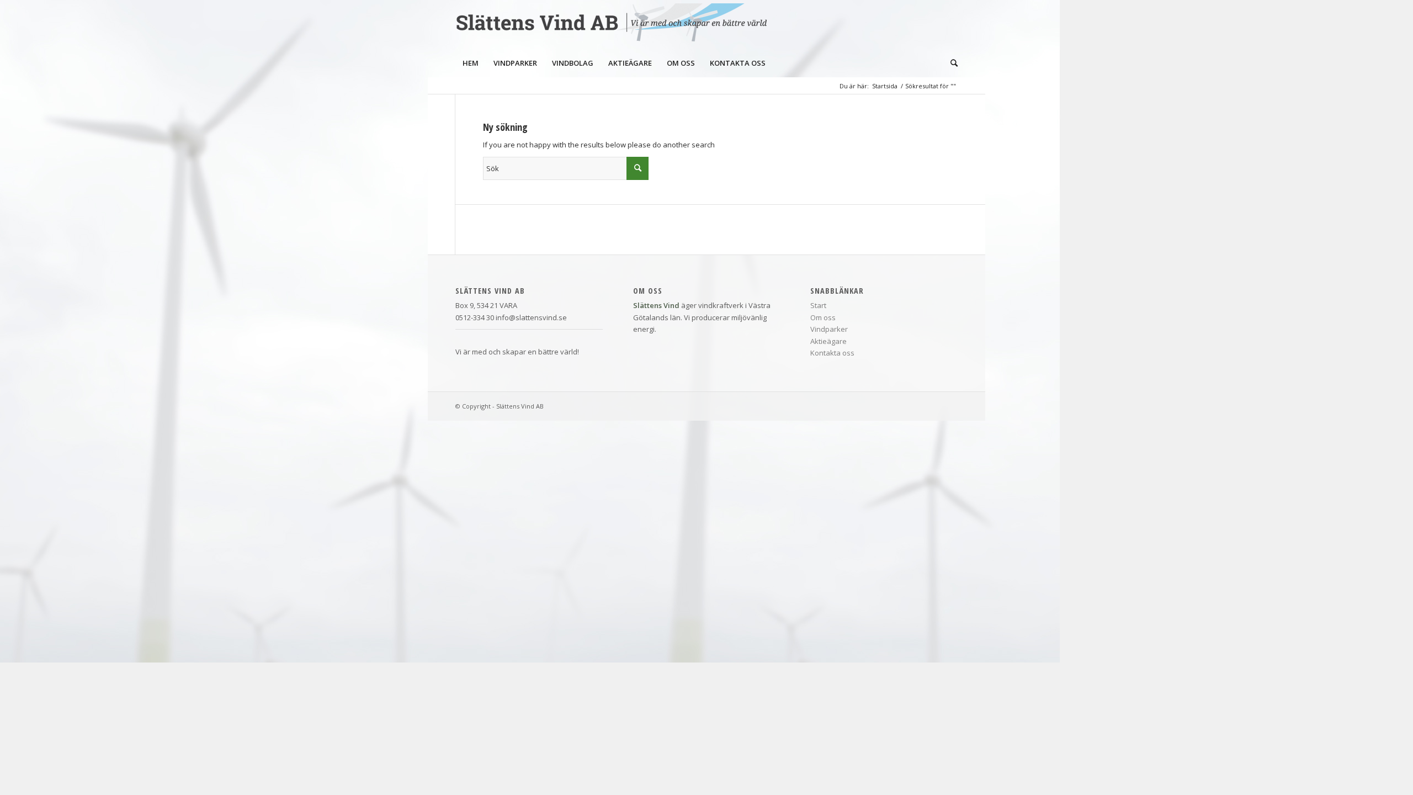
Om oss (823, 317)
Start (818, 305)
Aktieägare (828, 341)
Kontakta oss (832, 353)
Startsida (884, 86)
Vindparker (829, 329)
